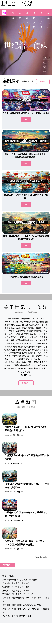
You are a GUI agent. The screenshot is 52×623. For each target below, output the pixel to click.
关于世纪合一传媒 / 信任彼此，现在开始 (19, 580)
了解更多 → (26, 383)
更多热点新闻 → (42, 557)
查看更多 (26, 374)
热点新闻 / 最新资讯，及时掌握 (15, 583)
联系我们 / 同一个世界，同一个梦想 (17, 594)
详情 (26, 119)
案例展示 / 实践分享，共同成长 (15, 591)
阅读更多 (43, 81)
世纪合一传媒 (16, 3)
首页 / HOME (8, 576)
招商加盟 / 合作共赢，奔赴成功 (15, 587)
